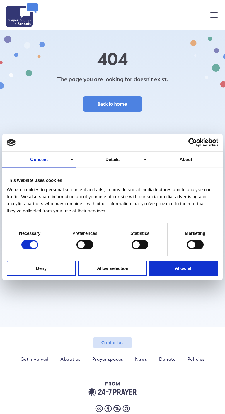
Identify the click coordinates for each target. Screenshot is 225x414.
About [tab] (186, 159)
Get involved (35, 359)
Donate (167, 359)
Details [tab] (112, 159)
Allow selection (112, 268)
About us (70, 359)
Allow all (183, 268)
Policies (196, 359)
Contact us (112, 342)
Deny (41, 268)
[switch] (84, 244)
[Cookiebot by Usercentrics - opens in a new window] (192, 142)
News (141, 359)
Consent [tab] (39, 159)
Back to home (112, 104)
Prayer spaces (107, 359)
